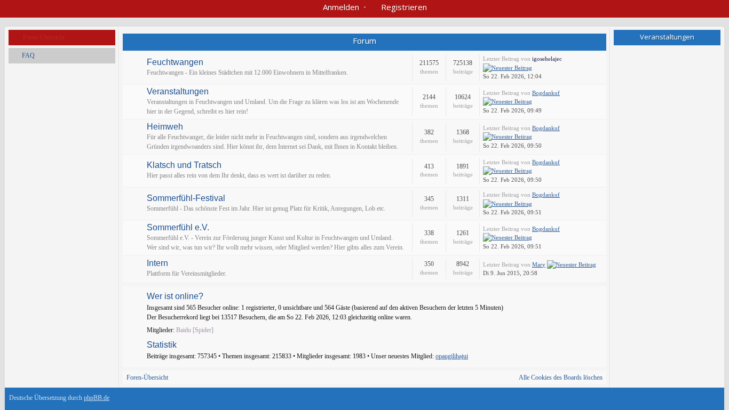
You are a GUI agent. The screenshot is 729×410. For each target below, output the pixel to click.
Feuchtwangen (175, 62)
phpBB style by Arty (672, 400)
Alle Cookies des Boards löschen (561, 377)
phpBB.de (96, 397)
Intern (157, 263)
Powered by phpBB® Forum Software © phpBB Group (704, 400)
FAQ (28, 55)
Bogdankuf (546, 93)
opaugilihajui (451, 356)
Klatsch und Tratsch (184, 165)
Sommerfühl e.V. (178, 227)
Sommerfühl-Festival (186, 198)
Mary (538, 264)
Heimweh (165, 127)
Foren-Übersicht (44, 37)
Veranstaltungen (178, 91)
